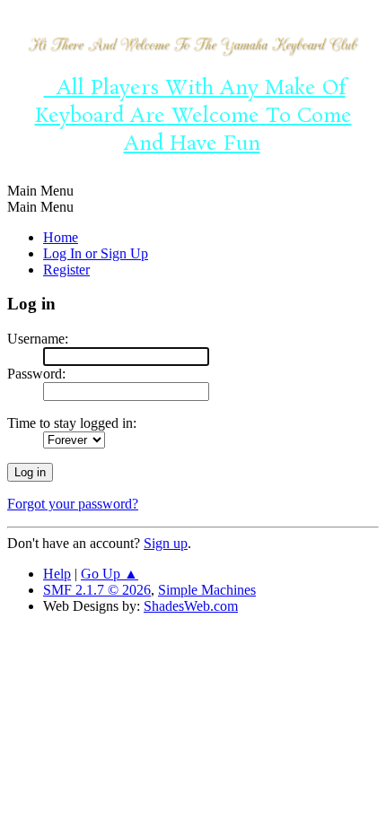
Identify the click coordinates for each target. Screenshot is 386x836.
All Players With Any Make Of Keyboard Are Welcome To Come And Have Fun (193, 116)
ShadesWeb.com (191, 606)
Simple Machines (207, 589)
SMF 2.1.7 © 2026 (97, 589)
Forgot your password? (72, 503)
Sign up (166, 543)
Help (57, 573)
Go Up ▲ (109, 573)
